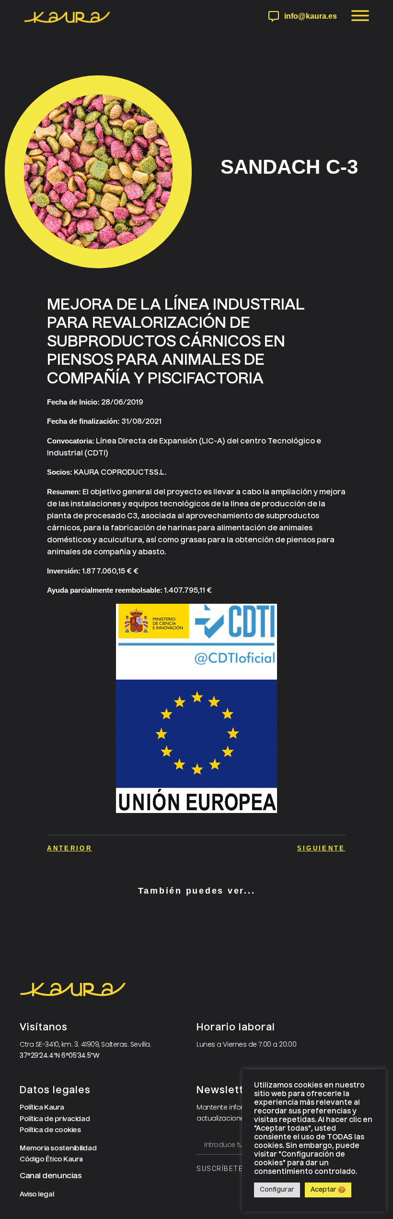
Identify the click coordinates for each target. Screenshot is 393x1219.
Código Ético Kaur (49, 1159)
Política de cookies (50, 1130)
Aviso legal (37, 1194)
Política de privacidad (55, 1119)
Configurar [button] (277, 1190)
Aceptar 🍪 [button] (328, 1190)
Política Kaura (42, 1107)
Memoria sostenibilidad (58, 1148)
